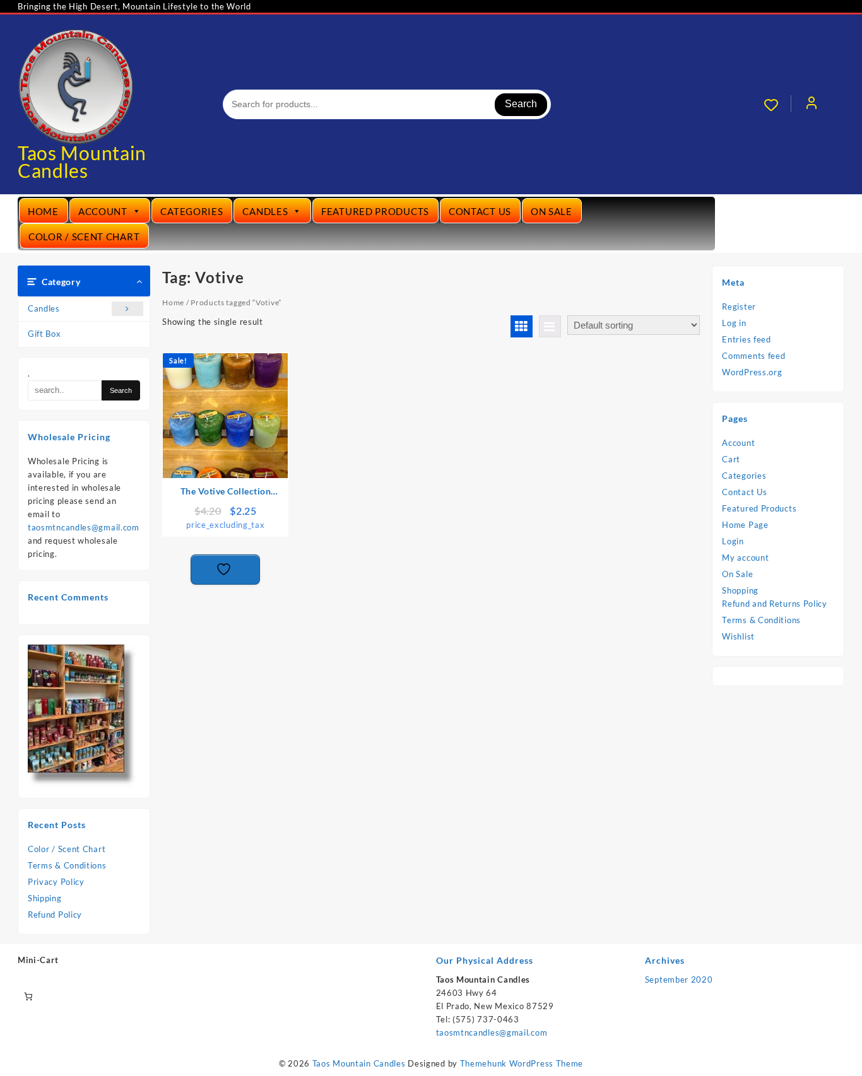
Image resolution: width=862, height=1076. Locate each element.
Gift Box (44, 334)
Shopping (740, 590)
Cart (731, 459)
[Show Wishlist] (777, 104)
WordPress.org (752, 372)
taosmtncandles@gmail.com (83, 527)
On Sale (551, 211)
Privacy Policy (56, 882)
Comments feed (753, 356)
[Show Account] (811, 104)
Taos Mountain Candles (82, 161)
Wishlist (738, 636)
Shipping (45, 898)
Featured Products (375, 211)
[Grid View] (522, 326)
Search (521, 103)
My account (745, 558)
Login (733, 541)
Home (43, 211)
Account (102, 211)
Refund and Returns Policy (774, 604)
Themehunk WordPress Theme (522, 1063)
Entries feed (746, 339)
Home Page (745, 525)
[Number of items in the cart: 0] (28, 996)
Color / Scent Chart (83, 236)
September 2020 (679, 979)
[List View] (550, 326)
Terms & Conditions (67, 865)
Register (739, 306)
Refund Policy (55, 914)
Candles (265, 211)
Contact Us (480, 211)
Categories (191, 211)
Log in (734, 323)
